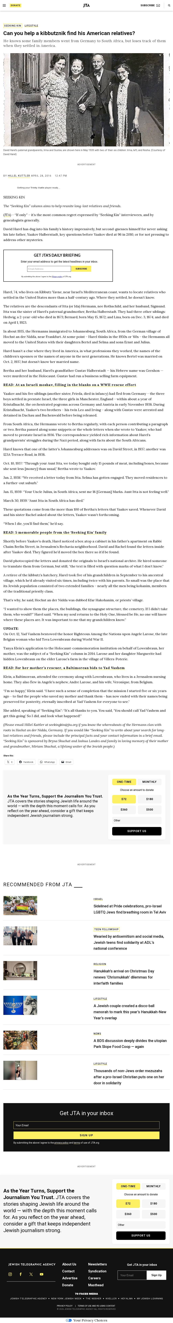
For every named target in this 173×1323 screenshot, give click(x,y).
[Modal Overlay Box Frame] (86, 661)
